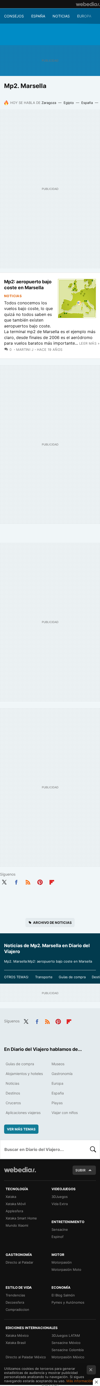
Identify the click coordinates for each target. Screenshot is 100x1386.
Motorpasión (62, 1262)
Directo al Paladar (19, 1262)
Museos (58, 1064)
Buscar (93, 1149)
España (38, 16)
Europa (84, 16)
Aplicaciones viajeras (23, 1112)
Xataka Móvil (16, 1204)
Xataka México (17, 1335)
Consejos (14, 16)
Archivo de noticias (52, 922)
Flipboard (52, 881)
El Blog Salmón (63, 1295)
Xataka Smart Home (21, 1218)
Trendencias (15, 1295)
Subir (80, 1170)
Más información (79, 1381)
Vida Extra (60, 1204)
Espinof (58, 1237)
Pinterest (40, 881)
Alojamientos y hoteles (24, 1073)
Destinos (13, 1093)
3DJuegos (60, 1197)
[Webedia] (88, 4)
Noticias (61, 16)
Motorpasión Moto (66, 1269)
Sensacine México (66, 1343)
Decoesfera (15, 1302)
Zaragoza (49, 103)
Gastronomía (62, 1073)
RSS (28, 881)
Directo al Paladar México (26, 1357)
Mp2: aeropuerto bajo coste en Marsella (28, 284)
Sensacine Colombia (68, 1350)
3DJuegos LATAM (66, 1335)
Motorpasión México (68, 1357)
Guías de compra (72, 977)
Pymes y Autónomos (68, 1302)
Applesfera (14, 1211)
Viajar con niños (65, 1112)
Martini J (24, 349)
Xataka (11, 1197)
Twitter (4, 881)
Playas (57, 1103)
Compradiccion (17, 1309)
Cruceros (13, 1103)
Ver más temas (21, 1129)
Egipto (69, 103)
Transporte (44, 977)
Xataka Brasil (16, 1343)
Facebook (16, 881)
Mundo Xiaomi (17, 1225)
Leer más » (89, 343)
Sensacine (60, 1229)
